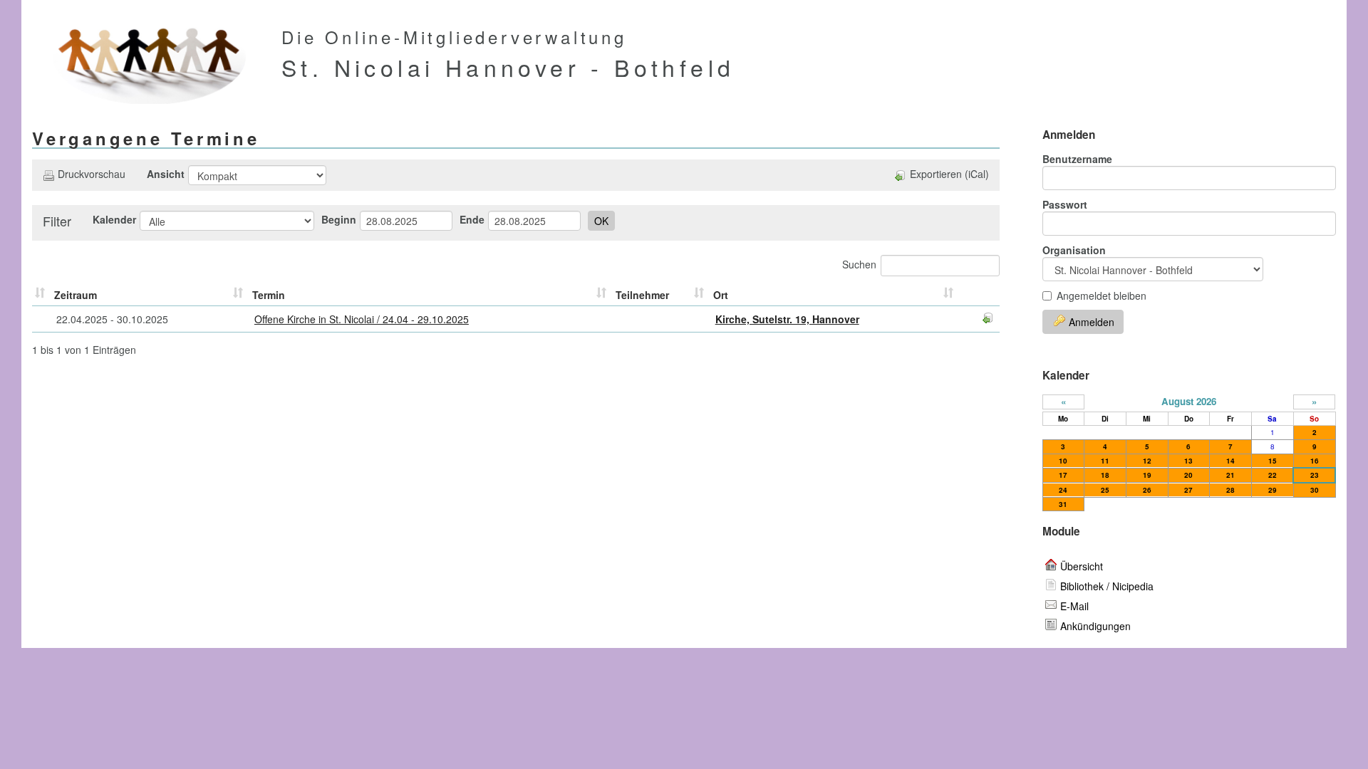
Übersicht (1081, 566)
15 (1272, 461)
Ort (720, 295)
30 (1314, 490)
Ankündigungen (1095, 626)
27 (1188, 490)
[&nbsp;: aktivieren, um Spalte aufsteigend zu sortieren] (41, 295)
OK (601, 221)
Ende (472, 219)
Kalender (114, 219)
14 (1230, 461)
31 (1063, 504)
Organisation (1074, 250)
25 (1105, 490)
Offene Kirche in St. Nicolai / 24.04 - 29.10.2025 (361, 319)
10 (1063, 461)
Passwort (1064, 204)
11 (1105, 461)
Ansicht (166, 174)
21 (1230, 475)
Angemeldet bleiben (1101, 295)
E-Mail (1074, 606)
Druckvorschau (91, 174)
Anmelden (1091, 322)
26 (1147, 490)
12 (1147, 461)
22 (1272, 475)
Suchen (859, 264)
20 (1188, 475)
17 (1063, 475)
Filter (57, 220)
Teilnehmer (642, 295)
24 (1063, 490)
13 (1188, 461)
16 (1314, 461)
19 (1147, 475)
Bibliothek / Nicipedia (1107, 586)
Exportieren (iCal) (949, 174)
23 (1314, 475)
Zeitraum (75, 295)
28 (1230, 490)
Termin (268, 295)
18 (1105, 475)
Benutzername (1077, 159)
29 (1272, 490)
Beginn (338, 219)
